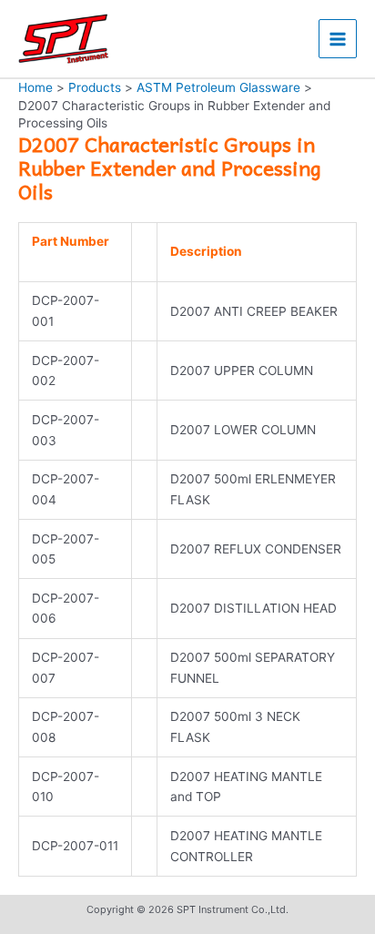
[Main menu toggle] (338, 38)
